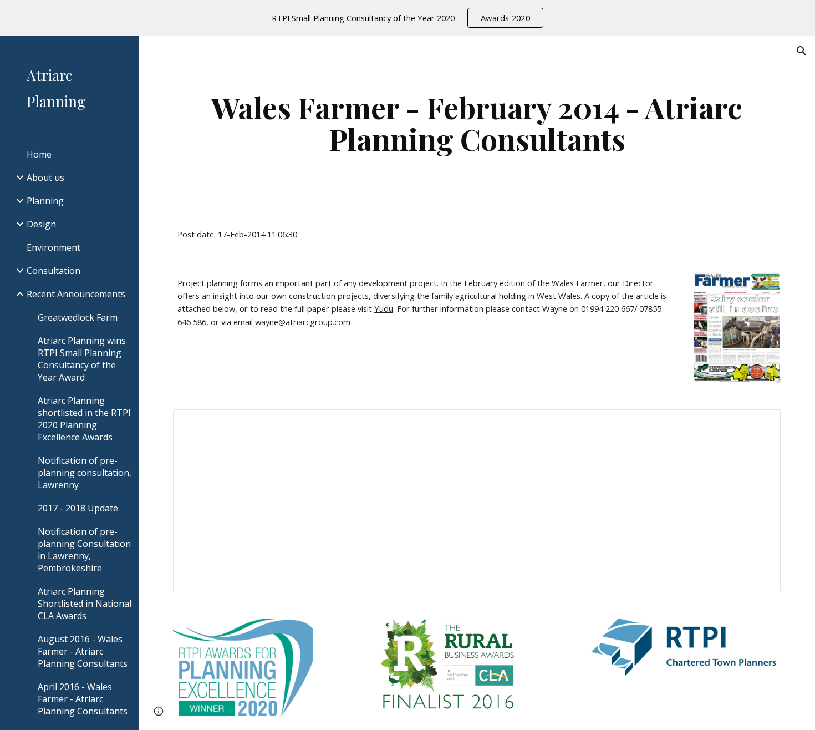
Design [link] (41, 224)
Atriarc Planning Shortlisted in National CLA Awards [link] (84, 603)
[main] (477, 123)
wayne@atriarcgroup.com (302, 321)
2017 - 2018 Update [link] (78, 508)
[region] (407, 18)
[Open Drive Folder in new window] (759, 423)
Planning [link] (45, 201)
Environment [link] (53, 247)
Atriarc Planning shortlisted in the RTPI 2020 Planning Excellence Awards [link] (84, 418)
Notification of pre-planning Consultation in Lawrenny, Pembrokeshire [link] (84, 549)
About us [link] (45, 177)
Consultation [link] (53, 271)
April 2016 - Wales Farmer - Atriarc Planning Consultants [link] (83, 699)
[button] (801, 51)
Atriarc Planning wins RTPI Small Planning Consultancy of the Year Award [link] (82, 358)
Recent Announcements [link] (76, 294)
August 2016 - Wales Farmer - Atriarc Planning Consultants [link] (83, 651)
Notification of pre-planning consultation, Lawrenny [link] (84, 472)
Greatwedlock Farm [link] (78, 317)
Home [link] (39, 154)
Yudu (383, 308)
